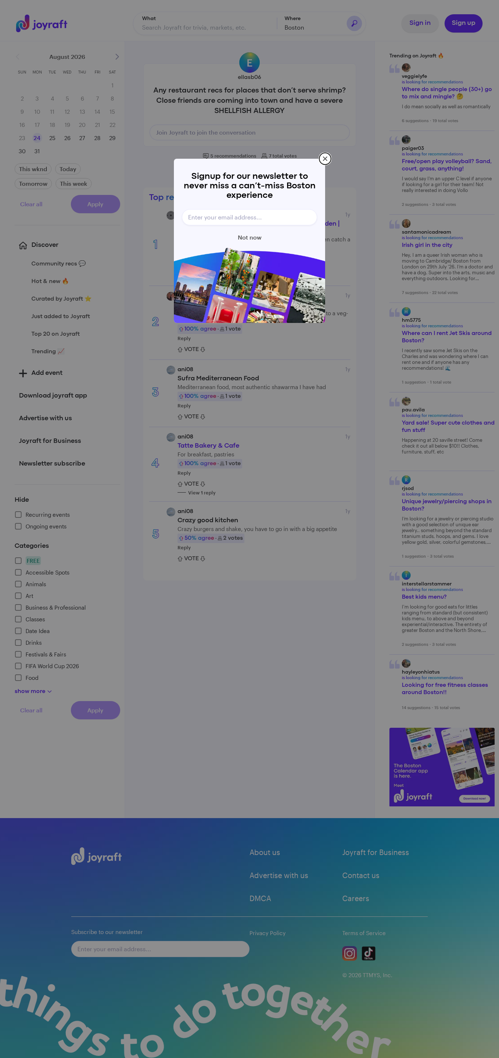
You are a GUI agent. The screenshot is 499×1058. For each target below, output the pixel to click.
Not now (250, 237)
